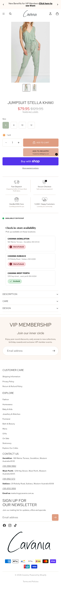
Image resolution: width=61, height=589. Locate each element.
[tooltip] (56, 154)
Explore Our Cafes (10, 448)
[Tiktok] (15, 525)
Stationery (7, 443)
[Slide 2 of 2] (34, 87)
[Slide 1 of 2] (26, 87)
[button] (40, 152)
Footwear (6, 419)
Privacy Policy (8, 381)
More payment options (30, 168)
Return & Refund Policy (12, 386)
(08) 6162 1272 (9, 479)
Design (7, 308)
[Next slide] (57, 4)
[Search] (10, 13)
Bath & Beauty (9, 424)
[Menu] (3, 13)
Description (10, 294)
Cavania (25, 575)
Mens (5, 429)
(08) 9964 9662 (9, 466)
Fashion (6, 399)
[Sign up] (54, 351)
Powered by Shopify (38, 575)
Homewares (7, 404)
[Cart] (57, 13)
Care (5, 301)
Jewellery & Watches (11, 414)
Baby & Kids (7, 409)
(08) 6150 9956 (9, 488)
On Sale (6, 438)
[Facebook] (4, 525)
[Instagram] (10, 525)
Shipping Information (11, 376)
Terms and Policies (30, 581)
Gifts (5, 433)
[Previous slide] (3, 4)
